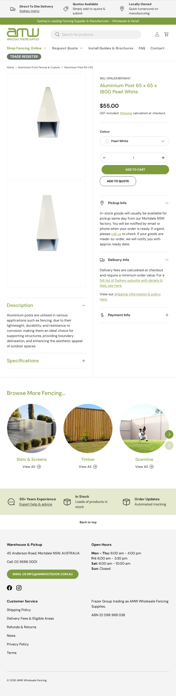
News (11, 635)
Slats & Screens (32, 459)
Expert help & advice (35, 504)
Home (10, 67)
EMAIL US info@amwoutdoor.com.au (43, 574)
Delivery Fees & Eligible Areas (30, 618)
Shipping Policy (19, 610)
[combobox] (95, 34)
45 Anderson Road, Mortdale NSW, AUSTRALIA (43, 553)
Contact (157, 48)
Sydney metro (29, 11)
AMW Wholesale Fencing (32, 680)
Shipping (126, 113)
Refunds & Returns (21, 627)
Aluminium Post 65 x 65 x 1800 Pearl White (90, 67)
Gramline (144, 459)
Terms (12, 653)
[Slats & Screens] (31, 428)
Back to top (88, 522)
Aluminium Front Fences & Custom (39, 67)
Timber (88, 459)
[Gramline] (144, 428)
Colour (105, 131)
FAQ (142, 48)
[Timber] (88, 428)
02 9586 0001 (25, 562)
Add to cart (135, 169)
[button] (166, 34)
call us (116, 234)
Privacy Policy (18, 644)
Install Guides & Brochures (111, 48)
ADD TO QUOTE (118, 181)
